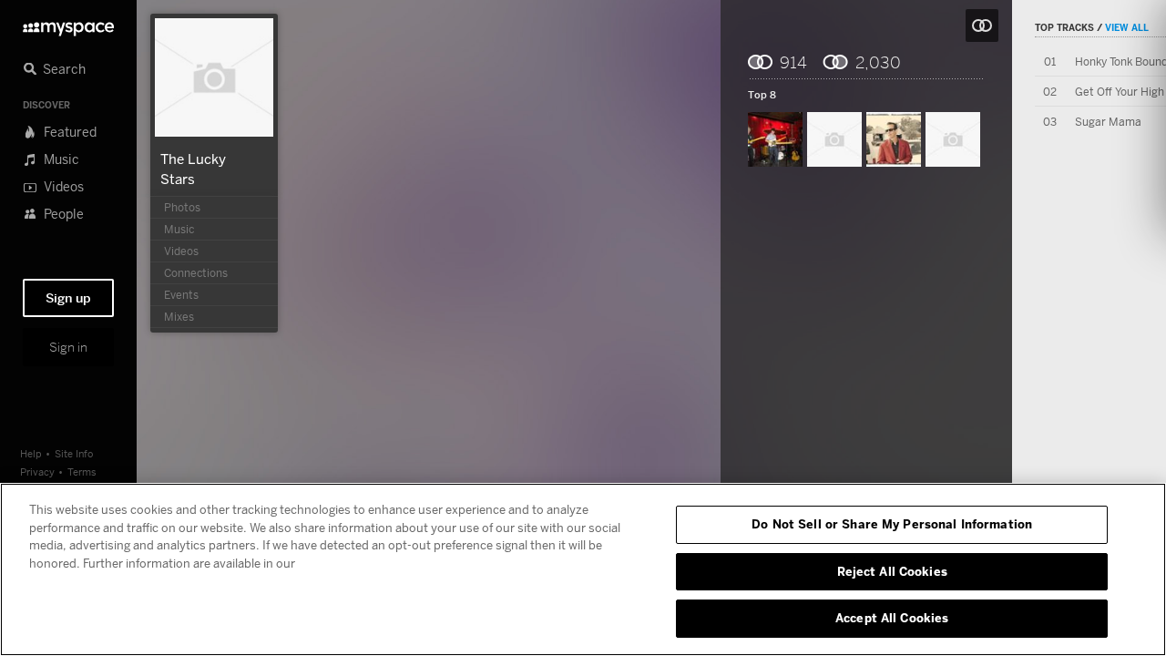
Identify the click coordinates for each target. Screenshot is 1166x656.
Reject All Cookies (892, 571)
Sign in (68, 347)
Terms (82, 471)
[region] (583, 569)
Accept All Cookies (891, 618)
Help (31, 453)
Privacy (37, 471)
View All (1127, 27)
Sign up (68, 298)
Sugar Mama (1108, 121)
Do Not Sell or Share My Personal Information (892, 524)
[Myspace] (68, 24)
